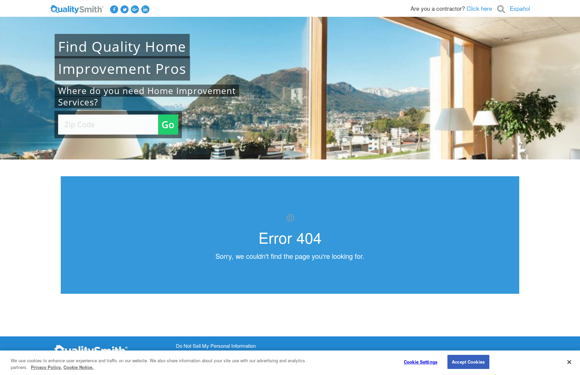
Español (520, 8)
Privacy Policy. (46, 367)
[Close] (569, 362)
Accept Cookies (468, 362)
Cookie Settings (420, 362)
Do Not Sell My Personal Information (216, 346)
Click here (479, 8)
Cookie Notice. (78, 367)
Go (168, 124)
